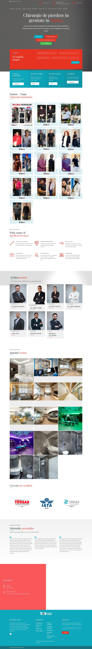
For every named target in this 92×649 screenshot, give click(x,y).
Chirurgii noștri (18, 8)
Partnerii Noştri (39, 630)
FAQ (46, 8)
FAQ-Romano (39, 628)
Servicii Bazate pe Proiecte (51, 637)
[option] (21, 545)
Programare (12, 8)
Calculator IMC (41, 8)
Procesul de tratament (26, 8)
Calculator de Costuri (52, 8)
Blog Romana (34, 8)
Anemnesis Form (49, 633)
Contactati (60, 8)
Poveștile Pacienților (49, 623)
